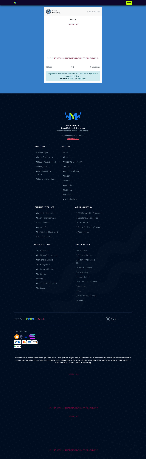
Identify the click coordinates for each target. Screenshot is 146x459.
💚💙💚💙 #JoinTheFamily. (35, 319)
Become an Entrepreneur (46, 218)
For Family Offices (44, 264)
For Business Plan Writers (46, 269)
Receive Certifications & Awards (89, 227)
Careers (81, 300)
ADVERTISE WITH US (92, 58)
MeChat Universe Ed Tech (46, 162)
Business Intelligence (72, 171)
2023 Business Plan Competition (90, 213)
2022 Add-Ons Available (46, 179)
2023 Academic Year (44, 236)
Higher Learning (70, 157)
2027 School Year (70, 199)
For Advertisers (43, 250)
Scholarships (82, 250)
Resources (82, 286)
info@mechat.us (73, 138)
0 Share (49, 67)
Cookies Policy (83, 277)
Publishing (68, 190)
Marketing (68, 180)
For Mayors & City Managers (47, 255)
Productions (68, 194)
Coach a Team (83, 222)
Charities (67, 166)
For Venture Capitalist (45, 259)
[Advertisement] (73, 41)
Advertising (68, 185)
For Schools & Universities (47, 283)
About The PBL (83, 232)
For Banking (41, 274)
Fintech (67, 176)
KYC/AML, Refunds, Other (87, 281)
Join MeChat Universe (45, 157)
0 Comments (95, 67)
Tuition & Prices (43, 222)
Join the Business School (46, 213)
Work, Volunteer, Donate (87, 295)
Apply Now (63, 79)
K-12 (66, 152)
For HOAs (40, 278)
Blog (79, 291)
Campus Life (41, 227)
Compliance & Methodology (88, 218)
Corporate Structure (85, 255)
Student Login (42, 152)
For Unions (41, 288)
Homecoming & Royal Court (47, 232)
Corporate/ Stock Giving (73, 162)
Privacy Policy (83, 272)
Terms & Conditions (85, 267)
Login (129, 3)
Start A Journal (42, 166)
